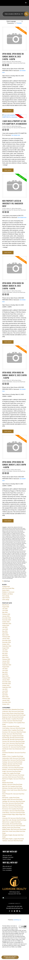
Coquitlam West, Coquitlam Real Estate (12, 535)
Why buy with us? (7, 855)
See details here (15, 135)
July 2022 (4, 689)
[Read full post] (14, 39)
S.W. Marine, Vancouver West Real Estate (13, 567)
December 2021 (6, 702)
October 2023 (5, 663)
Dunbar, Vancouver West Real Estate (12, 733)
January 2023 (6, 679)
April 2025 (5, 633)
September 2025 (6, 623)
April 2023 (5, 674)
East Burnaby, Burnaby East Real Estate (13, 737)
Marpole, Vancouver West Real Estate (12, 557)
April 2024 (5, 655)
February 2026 (6, 614)
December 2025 (6, 618)
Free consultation (7, 870)
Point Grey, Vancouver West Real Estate (12, 803)
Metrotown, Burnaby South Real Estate (18, 558)
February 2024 (6, 659)
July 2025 (4, 627)
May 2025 (5, 631)
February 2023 (6, 678)
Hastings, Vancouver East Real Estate (12, 762)
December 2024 (6, 640)
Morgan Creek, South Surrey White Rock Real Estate (12, 559)
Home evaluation (7, 868)
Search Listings (7, 859)
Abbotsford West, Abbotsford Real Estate (14, 527)
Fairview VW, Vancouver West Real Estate (13, 540)
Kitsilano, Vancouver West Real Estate (9, 552)
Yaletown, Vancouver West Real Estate (12, 840)
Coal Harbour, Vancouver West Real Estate (13, 728)
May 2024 (5, 653)
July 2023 (4, 668)
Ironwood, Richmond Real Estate (11, 765)
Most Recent (5, 604)
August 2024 (5, 648)
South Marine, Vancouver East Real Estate (16, 63)
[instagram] (12, 911)
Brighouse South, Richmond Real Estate (13, 717)
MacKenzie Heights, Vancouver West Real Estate (11, 555)
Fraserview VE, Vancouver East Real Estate (13, 543)
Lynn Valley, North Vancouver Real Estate (13, 775)
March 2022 (5, 696)
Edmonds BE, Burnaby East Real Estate (12, 739)
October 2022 (5, 685)
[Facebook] (9, 911)
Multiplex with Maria (7, 594)
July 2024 (4, 650)
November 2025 (6, 620)
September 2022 (6, 687)
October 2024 (5, 644)
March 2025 (5, 635)
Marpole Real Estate (7, 782)
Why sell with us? (7, 866)
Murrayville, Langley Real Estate (10, 797)
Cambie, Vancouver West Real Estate (18, 532)
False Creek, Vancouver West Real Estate (13, 743)
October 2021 (5, 704)
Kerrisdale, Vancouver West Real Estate (12, 767)
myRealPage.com (17, 919)
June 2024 (5, 651)
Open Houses (6, 597)
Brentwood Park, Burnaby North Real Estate (18, 529)
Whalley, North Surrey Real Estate (19, 573)
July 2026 (4, 608)
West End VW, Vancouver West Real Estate (13, 825)
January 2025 (6, 638)
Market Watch (5, 590)
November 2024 (6, 642)
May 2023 (5, 672)
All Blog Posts (6, 586)
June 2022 (5, 691)
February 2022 (6, 698)
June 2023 (5, 670)
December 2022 (6, 681)
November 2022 (6, 683)
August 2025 (5, 625)
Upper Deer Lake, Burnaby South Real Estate (14, 820)
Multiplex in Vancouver (8, 592)
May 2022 (5, 693)
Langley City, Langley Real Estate (13, 553)
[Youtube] (14, 911)
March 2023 (5, 676)
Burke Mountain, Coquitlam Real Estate (12, 718)
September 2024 (6, 646)
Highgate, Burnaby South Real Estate (12, 549)
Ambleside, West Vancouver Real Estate (9, 528)
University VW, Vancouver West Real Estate (16, 127)
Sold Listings (5, 599)
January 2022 (6, 700)
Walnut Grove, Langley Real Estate (11, 822)
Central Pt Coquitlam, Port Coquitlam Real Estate (11, 533)
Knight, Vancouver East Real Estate (11, 771)
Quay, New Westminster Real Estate (12, 564)
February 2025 (6, 636)
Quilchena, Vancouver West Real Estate (12, 807)
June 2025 (5, 629)
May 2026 (5, 612)
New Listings (5, 595)
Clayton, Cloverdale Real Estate (10, 726)
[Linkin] (17, 911)
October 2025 (5, 621)
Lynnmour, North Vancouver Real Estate (18, 554)
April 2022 (5, 694)
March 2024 (5, 657)
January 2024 (6, 661)
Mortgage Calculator (8, 857)
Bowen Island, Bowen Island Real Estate (13, 713)
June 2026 (5, 610)
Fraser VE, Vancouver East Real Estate (12, 745)
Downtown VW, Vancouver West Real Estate (14, 732)
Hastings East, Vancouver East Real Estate (13, 760)
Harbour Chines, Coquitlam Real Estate (12, 756)
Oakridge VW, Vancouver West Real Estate (13, 801)
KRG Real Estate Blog (8, 588)
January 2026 (6, 616)
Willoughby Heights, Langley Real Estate (14, 577)
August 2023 (5, 666)
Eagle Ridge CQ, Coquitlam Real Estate (12, 538)
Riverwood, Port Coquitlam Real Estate (12, 808)
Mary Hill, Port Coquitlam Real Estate (12, 786)
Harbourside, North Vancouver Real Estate (13, 547)
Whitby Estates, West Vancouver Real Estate (10, 574)
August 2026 (5, 606)
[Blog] (20, 911)
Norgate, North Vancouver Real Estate (14, 562)
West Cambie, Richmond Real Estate (14, 572)
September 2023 (6, 664)
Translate (19, 23)
